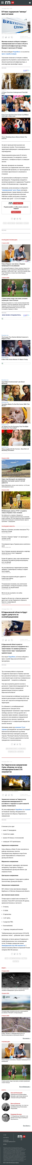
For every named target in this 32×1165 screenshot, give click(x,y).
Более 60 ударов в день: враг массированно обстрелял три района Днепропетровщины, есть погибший (15, 560)
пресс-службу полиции (9, 54)
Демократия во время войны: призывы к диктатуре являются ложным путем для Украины (19, 1096)
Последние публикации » (10, 240)
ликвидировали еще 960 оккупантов (13, 945)
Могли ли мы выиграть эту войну (12, 593)
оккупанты (20, 751)
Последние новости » (8, 526)
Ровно (4, 223)
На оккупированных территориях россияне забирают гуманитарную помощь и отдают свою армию (15, 569)
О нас (4, 1135)
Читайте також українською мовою (25, 37)
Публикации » (6, 1041)
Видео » (4, 968)
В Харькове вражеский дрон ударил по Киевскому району (14, 577)
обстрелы (24, 958)
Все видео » (26, 1038)
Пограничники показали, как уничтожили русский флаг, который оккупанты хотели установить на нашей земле (14, 585)
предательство (12, 751)
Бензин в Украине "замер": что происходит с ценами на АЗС (15, 537)
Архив (4, 1144)
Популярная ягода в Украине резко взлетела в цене (16, 545)
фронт (6, 958)
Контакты (6, 1137)
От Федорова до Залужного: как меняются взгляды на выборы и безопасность (19, 1117)
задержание (19, 223)
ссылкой (27, 809)
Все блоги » (26, 1126)
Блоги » (4, 1090)
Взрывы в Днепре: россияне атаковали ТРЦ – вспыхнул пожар (16, 530)
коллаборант (22, 748)
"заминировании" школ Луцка (11, 190)
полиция (26, 223)
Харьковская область (11, 748)
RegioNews (16, 52)
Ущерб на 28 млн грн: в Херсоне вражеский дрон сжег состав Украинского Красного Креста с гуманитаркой (15, 600)
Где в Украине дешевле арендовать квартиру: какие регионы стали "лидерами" (16, 552)
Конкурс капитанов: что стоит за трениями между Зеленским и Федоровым (19, 1107)
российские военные (15, 958)
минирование (11, 223)
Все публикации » (24, 1087)
